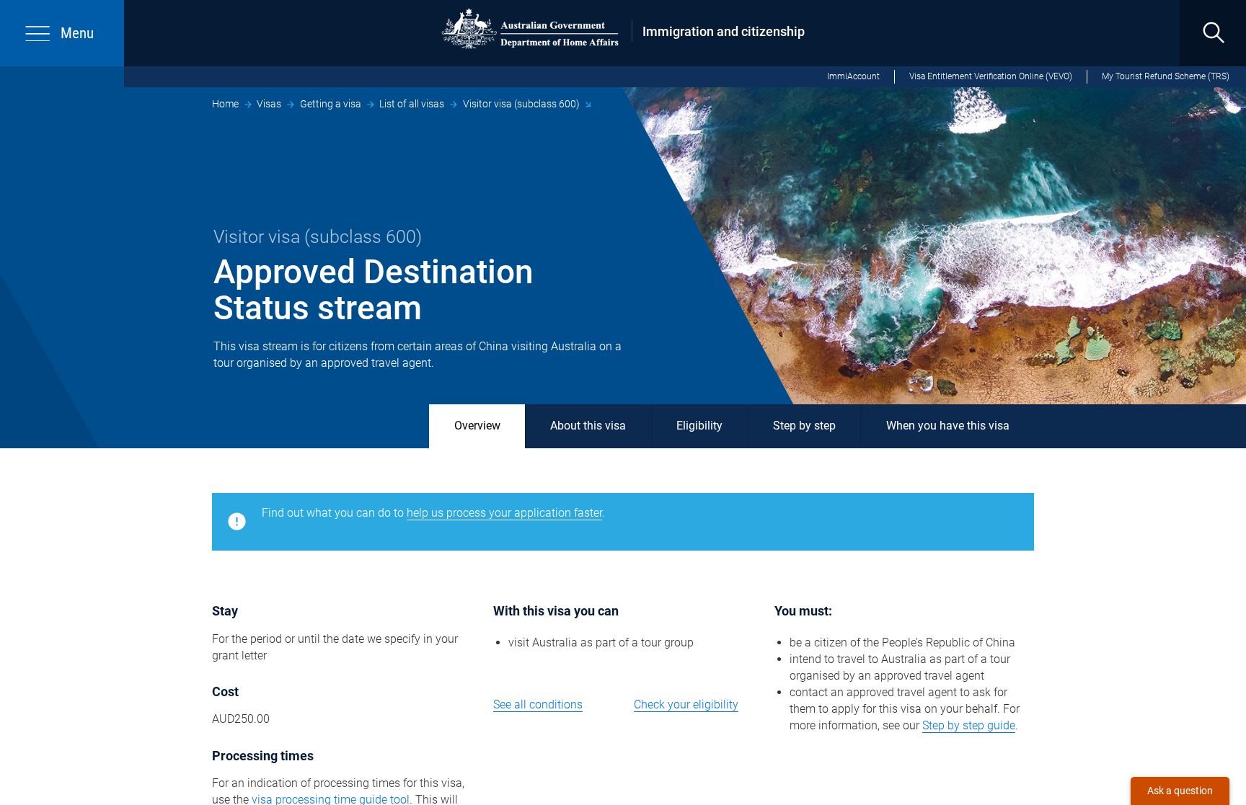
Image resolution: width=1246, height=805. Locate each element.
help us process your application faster (504, 513)
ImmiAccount (853, 76)
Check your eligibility (686, 704)
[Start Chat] (1180, 791)
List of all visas (411, 104)
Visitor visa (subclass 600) (521, 104)
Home (225, 104)
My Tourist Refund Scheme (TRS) (1165, 76)
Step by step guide (968, 725)
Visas (269, 104)
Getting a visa (330, 104)
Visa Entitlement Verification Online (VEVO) (990, 76)
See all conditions (538, 704)
